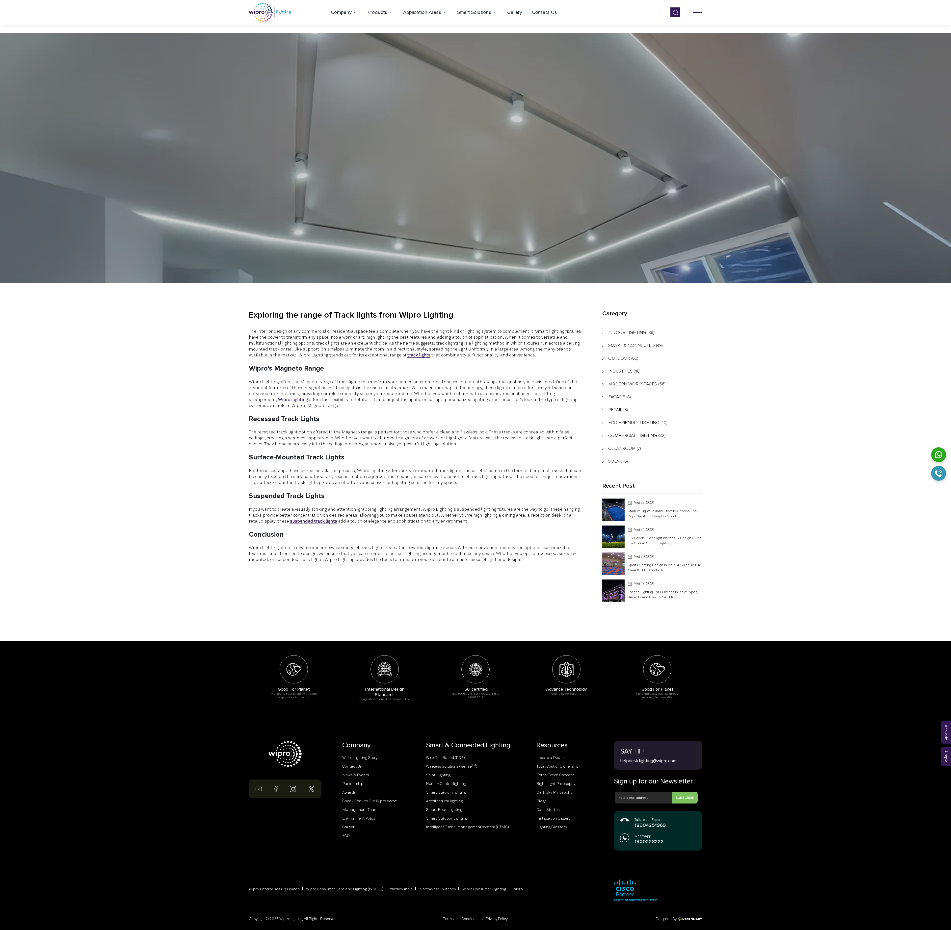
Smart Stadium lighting (446, 792)
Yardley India (401, 889)
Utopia (946, 756)
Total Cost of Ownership (557, 766)
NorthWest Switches (437, 889)
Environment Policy (359, 818)
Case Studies (548, 810)
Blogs (541, 801)
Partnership (352, 784)
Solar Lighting (438, 775)
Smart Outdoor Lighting (446, 818)
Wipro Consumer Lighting (484, 889)
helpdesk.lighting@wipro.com (648, 760)
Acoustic (946, 732)
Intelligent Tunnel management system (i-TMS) (467, 827)
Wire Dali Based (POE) (445, 758)
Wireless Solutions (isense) (451, 766)
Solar (618, 461)
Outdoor (623, 358)
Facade (619, 397)
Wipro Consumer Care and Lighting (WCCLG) (344, 889)
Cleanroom (624, 448)
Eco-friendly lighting (637, 422)
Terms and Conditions (461, 919)
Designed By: (667, 919)
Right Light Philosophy (556, 784)
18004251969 (650, 825)
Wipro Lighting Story (360, 758)
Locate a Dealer (550, 758)
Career (348, 827)
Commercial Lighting (636, 435)
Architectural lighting (444, 801)
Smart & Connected (635, 345)
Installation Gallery (553, 818)
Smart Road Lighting (444, 810)
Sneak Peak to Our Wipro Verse (369, 801)
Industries (624, 371)
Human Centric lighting (446, 784)
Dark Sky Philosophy (554, 792)
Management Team (359, 810)
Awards (349, 792)
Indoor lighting (631, 332)
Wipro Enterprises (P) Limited (274, 889)
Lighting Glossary (551, 827)
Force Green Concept (555, 775)
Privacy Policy (497, 919)
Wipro (518, 889)
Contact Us (352, 766)
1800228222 (649, 841)
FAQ (346, 836)
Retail (618, 409)
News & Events (355, 775)
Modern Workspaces (636, 384)
